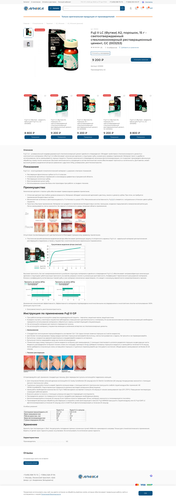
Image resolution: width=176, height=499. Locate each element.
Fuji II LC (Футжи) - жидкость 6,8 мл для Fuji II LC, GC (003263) (35, 121)
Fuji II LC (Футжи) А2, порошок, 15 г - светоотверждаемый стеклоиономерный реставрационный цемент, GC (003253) (87, 124)
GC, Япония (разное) (75, 23)
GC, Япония (60, 23)
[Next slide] (84, 55)
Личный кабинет (64, 2)
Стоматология (37, 23)
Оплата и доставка (49, 2)
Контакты (149, 2)
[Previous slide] (38, 55)
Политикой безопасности (51, 494)
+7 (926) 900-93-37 (132, 2)
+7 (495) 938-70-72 (116, 2)
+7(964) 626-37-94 (48, 475)
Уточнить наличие (141, 60)
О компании (36, 2)
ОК (145, 493)
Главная (26, 23)
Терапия (49, 23)
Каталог (26, 2)
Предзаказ (35, 137)
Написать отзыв (31, 463)
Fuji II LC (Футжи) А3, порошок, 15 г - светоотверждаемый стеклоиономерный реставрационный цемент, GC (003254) (61, 124)
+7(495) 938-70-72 (30, 475)
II (112, 199)
